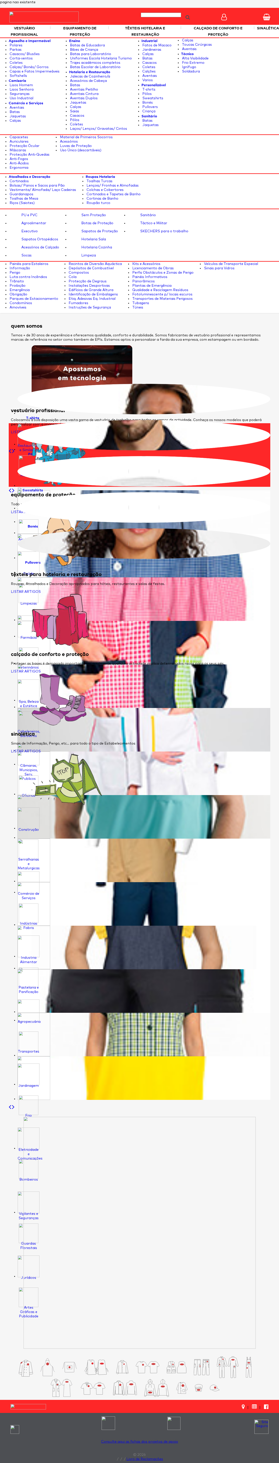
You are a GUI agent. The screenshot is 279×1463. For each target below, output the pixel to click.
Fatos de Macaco (156, 45)
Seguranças (19, 94)
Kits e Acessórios (145, 264)
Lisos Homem (21, 85)
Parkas (15, 49)
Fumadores (78, 303)
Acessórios (68, 141)
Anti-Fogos (18, 159)
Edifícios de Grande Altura (90, 290)
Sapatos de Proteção (99, 231)
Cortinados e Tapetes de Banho (113, 194)
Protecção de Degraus (87, 281)
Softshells (18, 76)
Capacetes (18, 137)
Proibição (17, 285)
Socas (26, 255)
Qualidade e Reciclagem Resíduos (159, 290)
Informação (19, 268)
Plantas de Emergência (151, 285)
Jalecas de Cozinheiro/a (89, 76)
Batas (14, 112)
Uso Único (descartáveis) (80, 150)
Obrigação (18, 294)
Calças (15, 120)
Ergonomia (18, 167)
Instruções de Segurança (89, 307)
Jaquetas (17, 116)
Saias (74, 111)
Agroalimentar (33, 223)
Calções (148, 71)
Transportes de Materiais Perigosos (162, 298)
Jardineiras (151, 49)
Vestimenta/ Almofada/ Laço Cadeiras (42, 190)
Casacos (76, 115)
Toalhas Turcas (99, 181)
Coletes (16, 62)
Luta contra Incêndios (28, 277)
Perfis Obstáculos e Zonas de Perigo (162, 272)
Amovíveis (17, 307)
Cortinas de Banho (102, 198)
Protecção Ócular (24, 146)
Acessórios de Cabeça (88, 81)
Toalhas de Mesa (23, 198)
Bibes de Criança (83, 49)
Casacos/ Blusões (24, 54)
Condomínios (20, 303)
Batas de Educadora (87, 45)
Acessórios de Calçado (39, 247)
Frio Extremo (192, 62)
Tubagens (140, 303)
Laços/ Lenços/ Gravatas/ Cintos (98, 128)
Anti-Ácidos (19, 163)
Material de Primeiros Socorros (86, 137)
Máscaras (17, 150)
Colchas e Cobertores (105, 190)
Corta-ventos (21, 58)
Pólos (74, 120)
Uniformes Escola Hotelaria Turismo (100, 58)
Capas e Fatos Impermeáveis (34, 71)
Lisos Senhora (21, 89)
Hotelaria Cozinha (96, 247)
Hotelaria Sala (93, 239)
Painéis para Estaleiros (28, 264)
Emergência (19, 290)
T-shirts (148, 89)
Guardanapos (21, 194)
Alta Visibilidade (195, 58)
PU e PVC (28, 215)
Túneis (137, 307)
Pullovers (149, 107)
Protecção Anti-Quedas (29, 154)
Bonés (147, 102)
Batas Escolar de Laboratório (95, 67)
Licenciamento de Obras (152, 268)
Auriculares (19, 141)
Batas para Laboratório (90, 54)
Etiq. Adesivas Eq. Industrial (92, 298)
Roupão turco (98, 203)
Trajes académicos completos (94, 62)
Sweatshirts (152, 98)
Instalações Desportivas (89, 285)
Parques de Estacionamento (33, 298)
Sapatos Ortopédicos (39, 239)
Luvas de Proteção (75, 146)
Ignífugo (188, 67)
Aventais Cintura (84, 94)
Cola (72, 277)
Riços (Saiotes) (22, 203)
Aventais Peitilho (83, 89)
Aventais (16, 107)
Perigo (14, 272)
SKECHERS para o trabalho (163, 231)
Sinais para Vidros (219, 268)
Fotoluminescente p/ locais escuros (161, 294)
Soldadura (190, 71)
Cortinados (19, 181)
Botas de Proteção (96, 223)
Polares (15, 45)
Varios (147, 80)
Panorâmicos (143, 281)
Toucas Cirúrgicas (196, 44)
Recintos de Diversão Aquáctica (95, 264)
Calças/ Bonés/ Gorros (29, 67)
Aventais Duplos (83, 98)
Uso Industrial (21, 98)
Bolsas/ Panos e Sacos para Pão (37, 185)
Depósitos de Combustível (91, 268)
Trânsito (16, 281)
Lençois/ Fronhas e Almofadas (112, 185)
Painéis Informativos (149, 277)
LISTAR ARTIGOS (26, 591)
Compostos (78, 272)
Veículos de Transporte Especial (230, 264)
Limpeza (88, 255)
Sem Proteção (93, 215)
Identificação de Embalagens (93, 294)
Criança (148, 111)
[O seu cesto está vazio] (266, 17)
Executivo (29, 231)
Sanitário (147, 215)
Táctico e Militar (153, 223)
